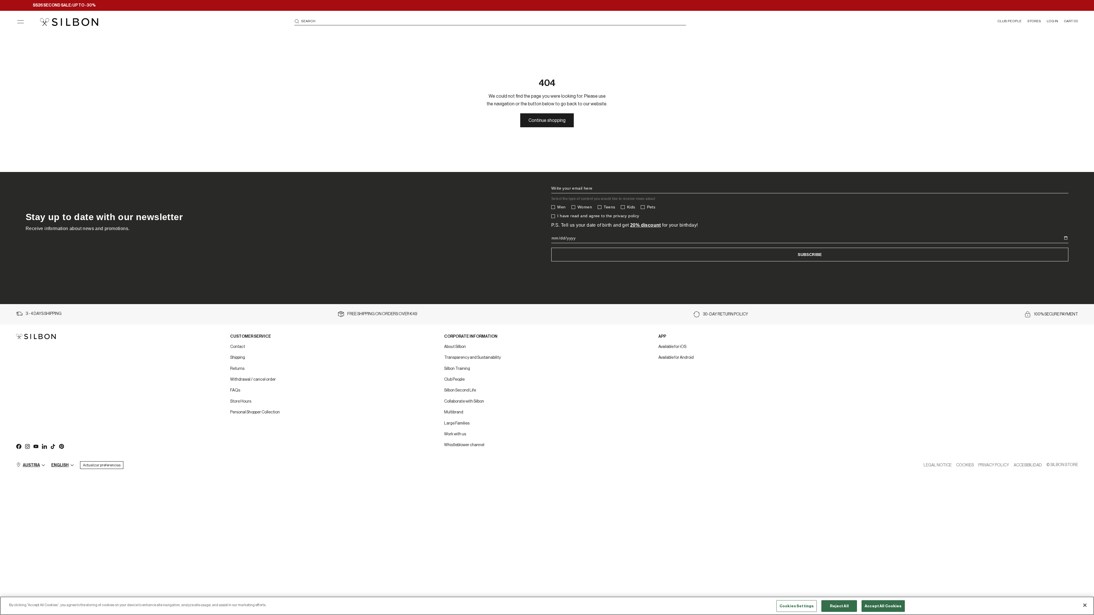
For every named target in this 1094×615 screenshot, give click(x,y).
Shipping (237, 358)
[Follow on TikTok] (52, 446)
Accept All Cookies (883, 606)
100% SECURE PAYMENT (1056, 314)
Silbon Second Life (460, 390)
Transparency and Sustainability (472, 358)
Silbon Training (457, 369)
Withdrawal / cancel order (253, 380)
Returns (237, 369)
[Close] (1085, 605)
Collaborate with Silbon (464, 401)
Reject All (839, 606)
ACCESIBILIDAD (1028, 465)
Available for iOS (672, 347)
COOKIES (965, 465)
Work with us (455, 434)
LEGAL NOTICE (938, 465)
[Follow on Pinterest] (61, 446)
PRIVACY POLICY (993, 465)
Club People (454, 380)
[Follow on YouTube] (35, 446)
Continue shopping (547, 120)
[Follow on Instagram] (27, 446)
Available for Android (676, 358)
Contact (237, 347)
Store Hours (240, 401)
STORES (1034, 21)
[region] (547, 605)
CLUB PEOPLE (1009, 21)
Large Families (457, 423)
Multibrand (453, 412)
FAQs (235, 390)
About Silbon (455, 347)
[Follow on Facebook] (18, 446)
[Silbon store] (69, 22)
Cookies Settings (796, 606)
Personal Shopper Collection (255, 412)
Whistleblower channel (464, 445)
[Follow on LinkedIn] (44, 446)
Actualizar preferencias (102, 465)
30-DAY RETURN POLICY (725, 314)
